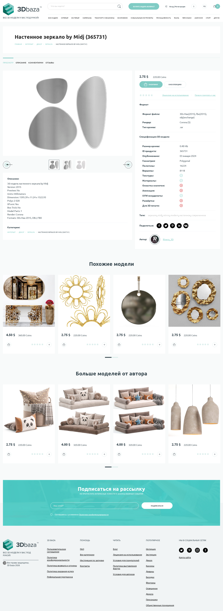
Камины (150, 566)
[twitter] (165, 225)
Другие (216, 18)
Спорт (208, 18)
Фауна (176, 18)
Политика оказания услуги (60, 571)
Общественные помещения (160, 605)
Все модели (53, 18)
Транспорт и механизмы (104, 18)
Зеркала (49, 44)
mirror (166, 215)
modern (174, 215)
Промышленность (163, 18)
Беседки (150, 577)
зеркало (152, 215)
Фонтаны (150, 583)
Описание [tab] (21, 63)
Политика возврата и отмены (62, 565)
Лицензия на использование (175, 95)
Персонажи (186, 18)
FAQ (82, 549)
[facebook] (159, 225)
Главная (18, 44)
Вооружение (122, 18)
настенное (185, 215)
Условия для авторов (124, 574)
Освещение (152, 588)
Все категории (87, 554)
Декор (39, 44)
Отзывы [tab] (50, 63)
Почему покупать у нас (205, 95)
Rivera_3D (168, 239)
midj (160, 215)
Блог (115, 549)
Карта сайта (185, 557)
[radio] (140, 95)
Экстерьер (75, 18)
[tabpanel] (111, 160)
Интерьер (64, 18)
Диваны (150, 571)
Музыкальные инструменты (142, 18)
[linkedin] (179, 225)
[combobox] (81, 6)
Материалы (87, 18)
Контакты (85, 566)
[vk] (185, 225)
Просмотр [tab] (8, 63)
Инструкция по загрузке (92, 560)
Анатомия (199, 18)
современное (198, 215)
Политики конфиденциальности (94, 514)
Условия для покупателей (126, 560)
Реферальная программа (60, 577)
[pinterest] (172, 225)
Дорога (149, 594)
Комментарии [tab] (35, 63)
